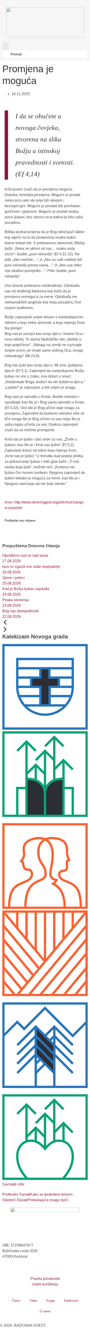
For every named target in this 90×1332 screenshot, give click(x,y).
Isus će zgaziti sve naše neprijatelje (31, 567)
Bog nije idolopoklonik (20, 611)
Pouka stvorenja (15, 600)
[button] (5, 46)
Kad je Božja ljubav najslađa (25, 589)
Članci (16, 1300)
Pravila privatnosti (45, 1279)
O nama (45, 1311)
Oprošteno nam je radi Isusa (25, 555)
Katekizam (71, 1300)
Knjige (50, 1300)
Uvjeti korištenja (45, 1284)
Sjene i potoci (13, 578)
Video (33, 1300)
